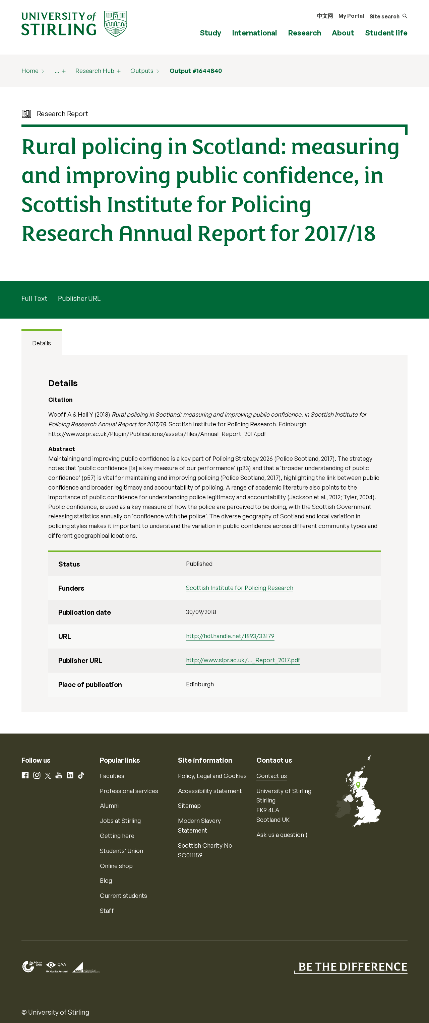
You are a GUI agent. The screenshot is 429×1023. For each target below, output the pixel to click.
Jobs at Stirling (120, 820)
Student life (386, 32)
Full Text (34, 298)
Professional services (129, 790)
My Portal (351, 15)
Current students (123, 895)
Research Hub (94, 70)
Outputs (142, 70)
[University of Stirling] (74, 23)
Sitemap (189, 805)
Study (210, 32)
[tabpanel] (214, 533)
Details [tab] (41, 343)
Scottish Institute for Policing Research (239, 587)
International (254, 32)
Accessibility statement (210, 790)
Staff (107, 910)
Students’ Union (121, 850)
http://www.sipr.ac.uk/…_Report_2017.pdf (243, 660)
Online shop (116, 865)
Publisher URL (79, 298)
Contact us (271, 775)
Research (304, 32)
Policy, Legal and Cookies (212, 775)
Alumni (109, 805)
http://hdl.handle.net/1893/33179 (230, 636)
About (343, 32)
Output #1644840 (196, 70)
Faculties (112, 775)
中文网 (325, 15)
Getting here (117, 835)
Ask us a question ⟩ (282, 834)
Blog (106, 880)
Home (30, 70)
